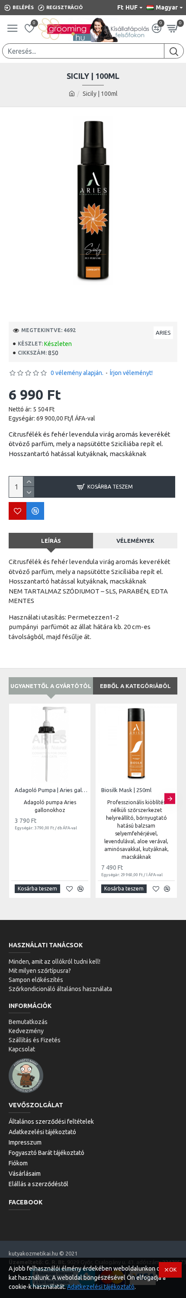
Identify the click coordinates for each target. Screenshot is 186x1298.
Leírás (51, 541)
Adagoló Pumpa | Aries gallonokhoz (51, 790)
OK (172, 1269)
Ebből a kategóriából (135, 686)
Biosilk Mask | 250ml (126, 790)
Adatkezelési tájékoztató (101, 1286)
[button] (16, 798)
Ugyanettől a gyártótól (50, 686)
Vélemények (135, 541)
